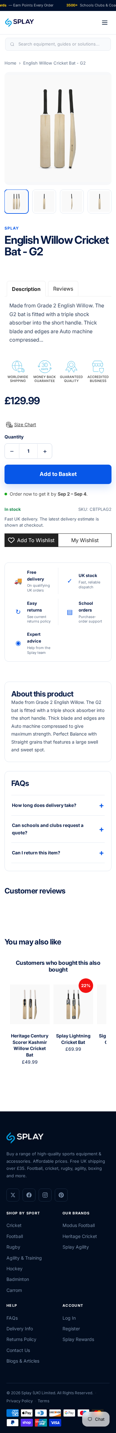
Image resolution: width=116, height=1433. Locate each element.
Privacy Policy (19, 1400)
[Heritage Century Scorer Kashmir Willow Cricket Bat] (30, 1004)
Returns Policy (21, 1339)
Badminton (17, 1279)
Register (71, 1328)
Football (14, 1236)
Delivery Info (19, 1328)
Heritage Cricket (80, 1236)
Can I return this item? (58, 852)
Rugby (13, 1247)
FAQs (12, 1318)
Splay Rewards (78, 1339)
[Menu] (105, 22)
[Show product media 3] (72, 201)
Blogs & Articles (22, 1361)
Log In (69, 1318)
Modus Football (79, 1225)
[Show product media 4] (99, 201)
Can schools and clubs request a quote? (58, 828)
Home (10, 63)
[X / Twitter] (12, 1195)
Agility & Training (24, 1258)
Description (26, 289)
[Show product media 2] (44, 201)
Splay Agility (76, 1247)
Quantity (14, 436)
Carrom (14, 1290)
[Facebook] (29, 1195)
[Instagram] (45, 1195)
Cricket (14, 1225)
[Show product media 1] (16, 201)
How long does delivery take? (58, 805)
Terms (43, 1400)
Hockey (14, 1268)
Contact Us (18, 1350)
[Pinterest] (61, 1195)
